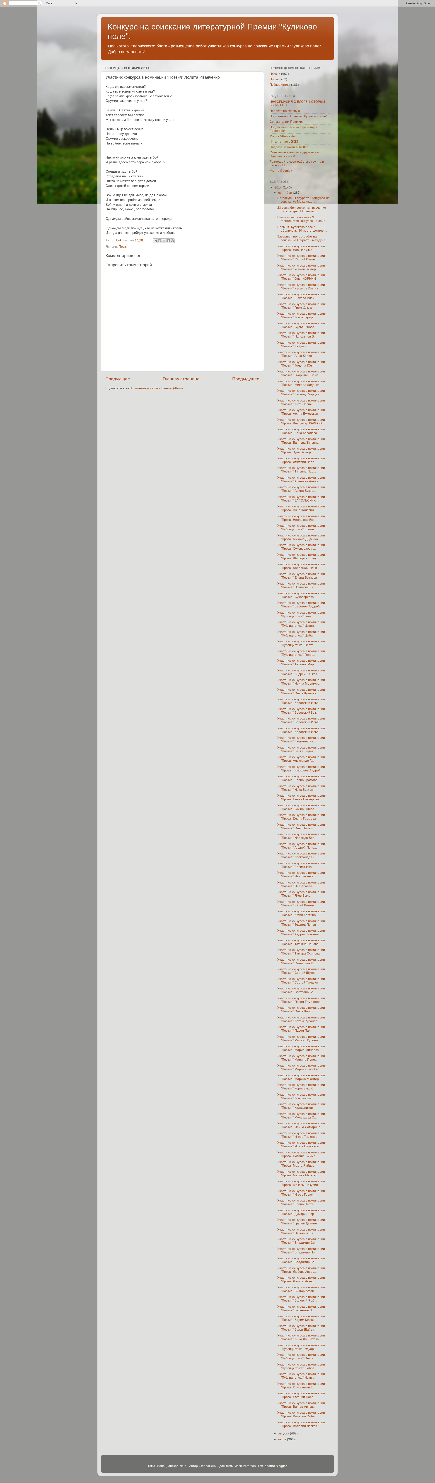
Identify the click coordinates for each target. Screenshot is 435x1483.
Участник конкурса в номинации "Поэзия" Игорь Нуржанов (301, 1144)
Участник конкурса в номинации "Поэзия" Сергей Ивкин (301, 257)
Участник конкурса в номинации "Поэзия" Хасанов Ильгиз (301, 286)
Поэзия (124, 246)
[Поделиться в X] (164, 240)
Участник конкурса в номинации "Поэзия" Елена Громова (301, 778)
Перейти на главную (285, 111)
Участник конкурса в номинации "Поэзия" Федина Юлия (301, 363)
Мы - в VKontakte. (283, 136)
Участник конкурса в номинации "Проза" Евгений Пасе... (301, 1395)
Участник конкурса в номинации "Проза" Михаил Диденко (301, 537)
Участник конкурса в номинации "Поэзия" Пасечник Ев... (301, 1231)
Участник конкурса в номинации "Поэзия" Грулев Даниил (301, 1221)
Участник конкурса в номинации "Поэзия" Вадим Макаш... (301, 1317)
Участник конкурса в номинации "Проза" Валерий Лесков (301, 1424)
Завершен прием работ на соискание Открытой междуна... (302, 238)
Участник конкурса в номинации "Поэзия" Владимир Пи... (301, 1250)
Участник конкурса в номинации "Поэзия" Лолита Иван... (301, 865)
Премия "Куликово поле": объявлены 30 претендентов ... (302, 228)
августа (284, 1433)
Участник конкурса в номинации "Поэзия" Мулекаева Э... (301, 1115)
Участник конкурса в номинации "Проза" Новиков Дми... (301, 248)
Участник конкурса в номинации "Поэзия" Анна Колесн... (301, 353)
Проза (274, 79)
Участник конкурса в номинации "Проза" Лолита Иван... (301, 1279)
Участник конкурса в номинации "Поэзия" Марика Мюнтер (301, 1077)
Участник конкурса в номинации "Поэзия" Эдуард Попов (301, 922)
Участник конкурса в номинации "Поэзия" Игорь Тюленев (301, 1134)
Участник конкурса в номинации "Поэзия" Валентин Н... (301, 1308)
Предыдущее (245, 379)
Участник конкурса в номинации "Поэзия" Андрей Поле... (301, 845)
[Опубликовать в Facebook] (168, 240)
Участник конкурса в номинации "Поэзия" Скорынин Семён (301, 373)
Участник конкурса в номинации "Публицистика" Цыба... (301, 633)
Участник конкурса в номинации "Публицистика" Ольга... (301, 1356)
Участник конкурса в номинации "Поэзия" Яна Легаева (301, 874)
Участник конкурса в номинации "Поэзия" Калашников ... (301, 1105)
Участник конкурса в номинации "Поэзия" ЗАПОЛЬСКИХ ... (301, 498)
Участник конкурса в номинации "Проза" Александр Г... (301, 758)
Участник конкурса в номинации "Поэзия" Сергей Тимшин (301, 980)
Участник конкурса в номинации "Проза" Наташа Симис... (301, 1154)
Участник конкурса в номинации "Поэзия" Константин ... (301, 1096)
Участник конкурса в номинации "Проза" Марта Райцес (301, 1163)
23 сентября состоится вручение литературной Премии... (301, 209)
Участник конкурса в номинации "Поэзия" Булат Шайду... (301, 1327)
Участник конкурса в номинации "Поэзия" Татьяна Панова (301, 942)
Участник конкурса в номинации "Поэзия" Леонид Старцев (301, 392)
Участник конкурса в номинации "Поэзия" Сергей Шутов (301, 970)
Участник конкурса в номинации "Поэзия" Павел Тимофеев (301, 999)
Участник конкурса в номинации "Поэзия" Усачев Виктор (301, 267)
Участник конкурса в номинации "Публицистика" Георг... (301, 652)
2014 (279, 187)
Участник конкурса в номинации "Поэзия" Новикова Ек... (301, 585)
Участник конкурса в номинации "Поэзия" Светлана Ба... (301, 990)
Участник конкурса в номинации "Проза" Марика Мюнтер (301, 1173)
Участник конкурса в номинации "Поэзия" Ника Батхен (301, 787)
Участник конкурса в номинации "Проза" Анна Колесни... (301, 508)
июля (282, 1439)
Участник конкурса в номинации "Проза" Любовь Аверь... (301, 1269)
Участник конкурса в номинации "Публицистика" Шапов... (301, 527)
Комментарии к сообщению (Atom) (157, 388)
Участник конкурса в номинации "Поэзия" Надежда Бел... (301, 835)
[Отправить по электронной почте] (155, 240)
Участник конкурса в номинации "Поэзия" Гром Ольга (301, 305)
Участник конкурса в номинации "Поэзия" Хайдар (301, 344)
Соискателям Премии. (286, 121)
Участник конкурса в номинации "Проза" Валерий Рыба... (301, 1414)
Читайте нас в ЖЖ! (284, 141)
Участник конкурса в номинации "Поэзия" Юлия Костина (301, 913)
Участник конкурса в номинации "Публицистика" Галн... (301, 614)
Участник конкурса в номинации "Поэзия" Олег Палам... (301, 826)
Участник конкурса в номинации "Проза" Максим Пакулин (301, 1183)
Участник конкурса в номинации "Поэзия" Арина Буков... (301, 488)
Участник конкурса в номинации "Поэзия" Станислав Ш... (301, 961)
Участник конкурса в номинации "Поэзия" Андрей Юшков (301, 672)
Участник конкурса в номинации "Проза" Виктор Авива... (301, 1404)
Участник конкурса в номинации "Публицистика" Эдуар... (301, 1347)
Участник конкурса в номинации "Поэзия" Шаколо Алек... (301, 296)
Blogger (281, 1466)
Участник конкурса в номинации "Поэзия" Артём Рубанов (301, 1019)
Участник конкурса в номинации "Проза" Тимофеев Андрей (301, 768)
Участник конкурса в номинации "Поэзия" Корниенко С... (301, 1086)
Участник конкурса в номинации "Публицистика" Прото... (301, 643)
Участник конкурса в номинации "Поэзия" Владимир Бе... (301, 1260)
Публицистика (280, 84)
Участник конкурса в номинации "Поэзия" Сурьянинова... (301, 325)
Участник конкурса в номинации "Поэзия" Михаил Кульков (301, 1038)
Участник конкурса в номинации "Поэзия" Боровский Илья (301, 701)
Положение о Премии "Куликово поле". (299, 116)
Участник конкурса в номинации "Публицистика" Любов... (301, 1366)
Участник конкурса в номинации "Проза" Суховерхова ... (301, 546)
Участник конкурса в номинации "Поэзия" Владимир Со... (301, 1240)
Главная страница (181, 379)
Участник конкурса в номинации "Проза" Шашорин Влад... (301, 556)
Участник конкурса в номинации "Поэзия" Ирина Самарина (301, 1125)
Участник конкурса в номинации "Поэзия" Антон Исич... (301, 402)
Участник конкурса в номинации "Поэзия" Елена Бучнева (301, 575)
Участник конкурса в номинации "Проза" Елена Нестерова (301, 797)
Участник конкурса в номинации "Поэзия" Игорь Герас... (301, 1192)
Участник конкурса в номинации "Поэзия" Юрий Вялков (301, 903)
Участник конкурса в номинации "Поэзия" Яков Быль (301, 893)
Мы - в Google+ (281, 170)
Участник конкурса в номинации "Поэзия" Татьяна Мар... (301, 662)
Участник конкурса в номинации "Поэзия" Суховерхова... (301, 595)
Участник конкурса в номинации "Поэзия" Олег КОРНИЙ (301, 276)
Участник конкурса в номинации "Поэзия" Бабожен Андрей (301, 604)
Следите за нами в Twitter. (289, 147)
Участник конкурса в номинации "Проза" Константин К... (301, 1385)
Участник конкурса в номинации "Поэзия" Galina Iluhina (301, 807)
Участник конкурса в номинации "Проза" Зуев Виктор (301, 450)
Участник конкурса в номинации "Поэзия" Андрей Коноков (301, 932)
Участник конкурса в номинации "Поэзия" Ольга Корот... (301, 1009)
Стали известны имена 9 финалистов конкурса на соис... (302, 219)
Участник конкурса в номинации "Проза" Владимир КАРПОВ (301, 421)
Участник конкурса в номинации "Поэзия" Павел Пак (301, 1028)
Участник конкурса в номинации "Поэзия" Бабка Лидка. (301, 749)
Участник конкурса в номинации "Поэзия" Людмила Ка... (301, 739)
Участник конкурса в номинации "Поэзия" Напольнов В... (301, 334)
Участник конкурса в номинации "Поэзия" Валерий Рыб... (301, 1298)
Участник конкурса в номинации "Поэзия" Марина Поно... (301, 1057)
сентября (285, 192)
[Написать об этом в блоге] (159, 240)
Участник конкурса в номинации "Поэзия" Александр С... (301, 855)
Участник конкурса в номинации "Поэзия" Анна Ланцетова (301, 1337)
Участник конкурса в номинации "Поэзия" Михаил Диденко (301, 383)
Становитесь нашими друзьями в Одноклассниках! (294, 154)
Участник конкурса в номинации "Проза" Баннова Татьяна (301, 440)
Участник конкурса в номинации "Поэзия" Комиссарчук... (301, 315)
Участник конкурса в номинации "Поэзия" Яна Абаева (301, 884)
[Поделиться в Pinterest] (172, 240)
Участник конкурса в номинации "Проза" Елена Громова (301, 816)
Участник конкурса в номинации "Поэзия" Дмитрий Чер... (301, 1212)
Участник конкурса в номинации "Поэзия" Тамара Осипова (301, 951)
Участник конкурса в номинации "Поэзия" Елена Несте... (301, 1202)
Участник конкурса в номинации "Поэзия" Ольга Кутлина (301, 691)
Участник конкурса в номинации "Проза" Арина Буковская (301, 411)
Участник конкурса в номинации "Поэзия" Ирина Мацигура (301, 681)
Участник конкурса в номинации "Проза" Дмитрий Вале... (301, 460)
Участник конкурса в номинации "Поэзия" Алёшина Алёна (301, 479)
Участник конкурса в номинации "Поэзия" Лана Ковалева (301, 431)
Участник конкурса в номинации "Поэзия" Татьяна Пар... (301, 469)
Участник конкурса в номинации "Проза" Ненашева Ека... (301, 517)
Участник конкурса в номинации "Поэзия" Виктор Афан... (301, 1289)
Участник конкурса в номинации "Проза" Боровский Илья (301, 566)
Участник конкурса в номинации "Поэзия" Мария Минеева (301, 1048)
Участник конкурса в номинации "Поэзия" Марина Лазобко (301, 1067)
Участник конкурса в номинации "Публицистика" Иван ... (301, 1375)
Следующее (117, 379)
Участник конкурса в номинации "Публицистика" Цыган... (301, 623)
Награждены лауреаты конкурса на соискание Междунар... (303, 199)
